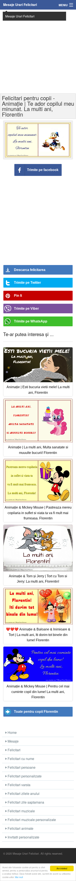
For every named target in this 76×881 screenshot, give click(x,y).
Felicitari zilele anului (23, 793)
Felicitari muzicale (21, 810)
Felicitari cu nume (20, 758)
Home (12, 732)
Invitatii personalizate (23, 837)
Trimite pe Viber (26, 308)
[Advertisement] (38, 51)
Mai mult (19, 877)
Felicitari (13, 749)
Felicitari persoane (21, 767)
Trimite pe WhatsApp (30, 321)
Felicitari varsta (18, 784)
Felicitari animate (20, 828)
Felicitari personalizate (24, 776)
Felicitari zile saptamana (25, 802)
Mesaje (13, 741)
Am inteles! (62, 868)
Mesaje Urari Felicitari (20, 4)
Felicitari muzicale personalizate (31, 819)
